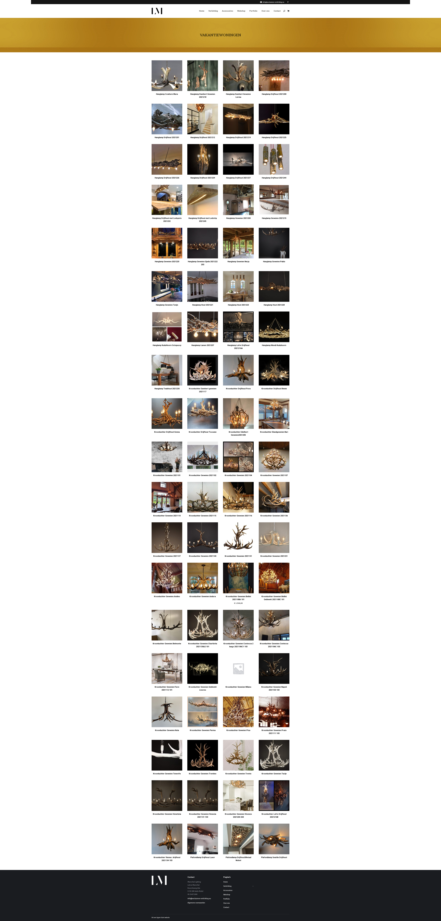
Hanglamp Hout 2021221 (202, 305)
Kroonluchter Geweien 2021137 (167, 556)
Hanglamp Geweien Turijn (167, 305)
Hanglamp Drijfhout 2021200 (274, 94)
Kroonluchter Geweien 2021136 (274, 516)
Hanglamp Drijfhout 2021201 (167, 137)
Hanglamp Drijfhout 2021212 (202, 137)
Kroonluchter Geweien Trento (238, 774)
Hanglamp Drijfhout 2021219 (238, 137)
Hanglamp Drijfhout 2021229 (202, 178)
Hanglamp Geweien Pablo (274, 261)
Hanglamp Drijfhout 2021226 (167, 178)
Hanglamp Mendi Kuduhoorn (274, 345)
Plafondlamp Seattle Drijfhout (274, 857)
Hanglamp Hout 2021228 (274, 305)
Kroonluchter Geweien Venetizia (167, 814)
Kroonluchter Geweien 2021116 (238, 516)
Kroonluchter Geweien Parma (203, 730)
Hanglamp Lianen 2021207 (202, 345)
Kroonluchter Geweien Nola (167, 730)
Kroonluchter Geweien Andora (202, 596)
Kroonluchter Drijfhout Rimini (274, 389)
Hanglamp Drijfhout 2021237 (238, 178)
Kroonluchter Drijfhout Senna (167, 432)
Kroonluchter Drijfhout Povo (238, 389)
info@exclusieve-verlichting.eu (273, 2)
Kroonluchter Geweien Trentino (202, 774)
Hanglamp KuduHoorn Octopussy (167, 345)
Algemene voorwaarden (196, 903)
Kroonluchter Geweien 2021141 (238, 556)
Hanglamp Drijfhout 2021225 (274, 137)
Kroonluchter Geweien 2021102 (202, 475)
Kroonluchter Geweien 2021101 (167, 475)
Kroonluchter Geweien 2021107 (274, 475)
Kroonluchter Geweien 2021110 (167, 516)
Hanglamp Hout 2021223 (238, 305)
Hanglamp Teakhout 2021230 (167, 389)
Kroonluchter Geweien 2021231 (274, 556)
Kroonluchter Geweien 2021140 (202, 556)
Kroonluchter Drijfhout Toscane (202, 432)
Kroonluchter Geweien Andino (167, 596)
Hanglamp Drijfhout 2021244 (274, 178)
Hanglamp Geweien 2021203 (238, 218)
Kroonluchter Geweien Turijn (274, 774)
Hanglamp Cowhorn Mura (167, 94)
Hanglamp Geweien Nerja (238, 261)
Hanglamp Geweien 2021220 (167, 261)
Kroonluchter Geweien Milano (238, 687)
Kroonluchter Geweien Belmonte (167, 644)
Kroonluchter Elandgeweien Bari (274, 432)
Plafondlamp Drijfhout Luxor (202, 857)
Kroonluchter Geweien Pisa (238, 730)
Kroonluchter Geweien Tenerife (167, 774)
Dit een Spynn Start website (161, 917)
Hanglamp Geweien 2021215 (274, 218)
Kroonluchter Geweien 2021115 (202, 516)
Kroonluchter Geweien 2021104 (238, 475)
